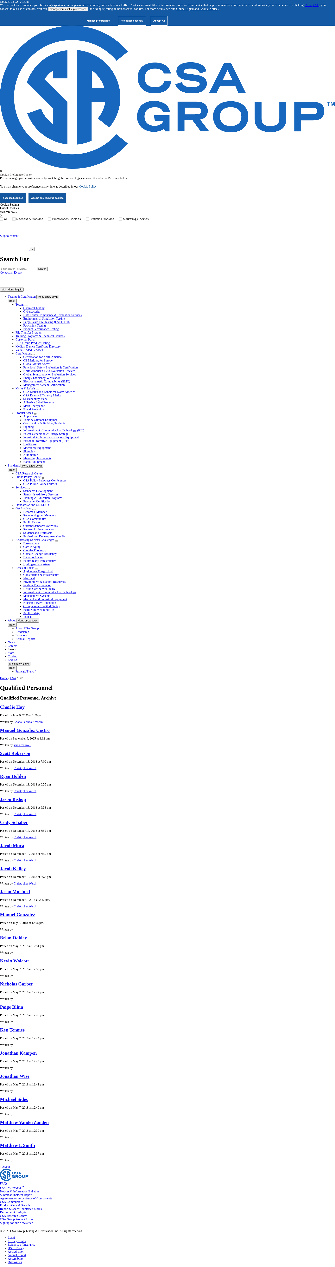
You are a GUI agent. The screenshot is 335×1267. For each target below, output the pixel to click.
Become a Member (35, 512)
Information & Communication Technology (49, 592)
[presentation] (1, 171)
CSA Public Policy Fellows (40, 484)
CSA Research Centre (29, 473)
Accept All (312, 5)
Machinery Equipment (37, 447)
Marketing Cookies (136, 219)
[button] (47, 297)
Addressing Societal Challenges (35, 539)
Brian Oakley (13, 937)
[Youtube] (14, 1227)
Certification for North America (42, 357)
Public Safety (31, 613)
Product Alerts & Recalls (15, 1205)
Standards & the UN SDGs (32, 505)
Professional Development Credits (44, 536)
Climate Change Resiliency (40, 553)
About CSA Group (27, 628)
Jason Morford (15, 891)
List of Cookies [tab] (9, 208)
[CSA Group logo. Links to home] (15, 249)
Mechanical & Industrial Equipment (45, 599)
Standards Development (38, 491)
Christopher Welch (25, 768)
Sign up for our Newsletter (16, 1222)
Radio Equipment (34, 461)
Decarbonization (33, 557)
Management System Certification (44, 385)
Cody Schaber (14, 822)
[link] (12, 290)
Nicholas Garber (16, 983)
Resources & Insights (13, 1212)
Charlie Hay (12, 707)
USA (13, 678)
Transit (27, 616)
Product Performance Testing (41, 329)
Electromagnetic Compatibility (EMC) (46, 381)
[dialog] (167, 254)
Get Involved (24, 508)
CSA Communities (34, 519)
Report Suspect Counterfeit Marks (21, 1209)
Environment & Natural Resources (44, 581)
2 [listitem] (3, 1166)
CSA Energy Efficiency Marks (42, 395)
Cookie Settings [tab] (9, 204)
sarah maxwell (22, 745)
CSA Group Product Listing (33, 343)
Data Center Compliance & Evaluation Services (52, 315)
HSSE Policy (16, 1248)
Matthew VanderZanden (24, 1122)
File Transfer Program (29, 332)
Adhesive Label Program (38, 402)
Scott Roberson (15, 753)
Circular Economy (34, 550)
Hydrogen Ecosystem (36, 564)
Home (4, 678)
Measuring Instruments (37, 458)
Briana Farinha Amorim (28, 722)
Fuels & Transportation (37, 585)
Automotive (30, 454)
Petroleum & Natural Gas (38, 609)
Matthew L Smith (17, 1145)
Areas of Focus (25, 567)
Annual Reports (25, 638)
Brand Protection (33, 409)
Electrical (29, 578)
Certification (23, 353)
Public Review (32, 522)
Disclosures (15, 1262)
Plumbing (29, 451)
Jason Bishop (13, 799)
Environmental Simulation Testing (44, 318)
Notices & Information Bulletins (19, 1191)
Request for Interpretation (38, 529)
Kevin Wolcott (14, 960)
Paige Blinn (11, 1007)
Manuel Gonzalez (17, 914)
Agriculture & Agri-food (38, 571)
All (6, 219)
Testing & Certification (22, 296)
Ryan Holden (13, 776)
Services (21, 487)
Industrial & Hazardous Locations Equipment (51, 437)
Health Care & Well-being (39, 588)
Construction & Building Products (44, 423)
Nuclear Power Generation (39, 602)
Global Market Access (36, 364)
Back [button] (12, 300)
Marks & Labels (25, 388)
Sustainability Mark (35, 399)
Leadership (22, 632)
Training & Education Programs (42, 498)
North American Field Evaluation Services (49, 371)
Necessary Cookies (29, 219)
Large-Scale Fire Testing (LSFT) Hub (46, 322)
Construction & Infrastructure (41, 574)
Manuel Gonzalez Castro (25, 730)
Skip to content (9, 235)
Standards (14, 465)
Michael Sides (14, 1099)
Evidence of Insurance (21, 1244)
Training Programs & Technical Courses (40, 336)
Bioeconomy (31, 543)
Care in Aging (32, 546)
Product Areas (24, 413)
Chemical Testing (34, 308)
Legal (11, 1237)
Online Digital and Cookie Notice (197, 8)
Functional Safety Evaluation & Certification (50, 367)
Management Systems (36, 595)
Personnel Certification (37, 501)
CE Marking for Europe (38, 360)
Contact (12, 656)
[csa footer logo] (14, 1180)
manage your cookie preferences (68, 9)
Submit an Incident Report (16, 1195)
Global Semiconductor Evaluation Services (49, 374)
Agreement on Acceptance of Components (26, 1198)
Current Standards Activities (40, 525)
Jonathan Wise (14, 1076)
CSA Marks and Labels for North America (49, 392)
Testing (20, 304)
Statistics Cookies (102, 219)
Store (11, 652)
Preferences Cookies (66, 219)
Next (7, 1166)
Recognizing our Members (39, 515)
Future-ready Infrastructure (39, 560)
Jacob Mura (12, 845)
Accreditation (16, 1251)
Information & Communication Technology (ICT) (53, 430)
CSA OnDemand (12, 1188)
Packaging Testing (34, 325)
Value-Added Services (29, 350)
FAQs (3, 1183)
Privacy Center (17, 1241)
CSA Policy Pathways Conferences (44, 480)
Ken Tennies (12, 1029)
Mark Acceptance (34, 406)
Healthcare (29, 444)
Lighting (28, 426)
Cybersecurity (31, 311)
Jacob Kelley (13, 868)
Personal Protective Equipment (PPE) (46, 440)
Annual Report (17, 1255)
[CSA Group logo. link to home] (167, 167)
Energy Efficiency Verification (41, 378)
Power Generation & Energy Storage (45, 433)
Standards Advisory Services (40, 494)
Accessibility (15, 1258)
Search (5, 212)
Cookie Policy (88, 186)
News (11, 642)
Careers (12, 645)
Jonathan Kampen (18, 1053)
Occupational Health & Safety (41, 606)
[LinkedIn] (2, 1227)
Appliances (30, 416)
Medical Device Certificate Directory (38, 346)
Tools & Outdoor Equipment (40, 419)
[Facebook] (9, 1227)
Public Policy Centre (28, 477)
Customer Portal (25, 339)
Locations (22, 635)
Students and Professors (37, 532)
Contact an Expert (11, 272)
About (12, 620)
